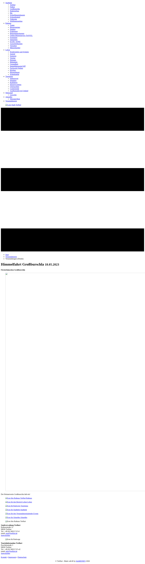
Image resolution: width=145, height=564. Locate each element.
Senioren (13, 56)
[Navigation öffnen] (72, 251)
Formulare (13, 38)
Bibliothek (13, 62)
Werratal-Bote (15, 99)
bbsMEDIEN (81, 561)
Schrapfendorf (15, 17)
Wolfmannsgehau (16, 21)
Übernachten (14, 87)
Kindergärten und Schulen (19, 52)
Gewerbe (13, 95)
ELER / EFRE (15, 42)
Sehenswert (14, 78)
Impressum (12, 557)
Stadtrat (12, 29)
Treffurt (12, 5)
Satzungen (13, 40)
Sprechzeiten (5, 535)
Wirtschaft (9, 93)
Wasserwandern (15, 85)
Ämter (12, 25)
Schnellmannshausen (17, 15)
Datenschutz (22, 557)
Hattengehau (14, 11)
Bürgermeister (15, 27)
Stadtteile (8, 3)
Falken (12, 7)
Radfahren (13, 83)
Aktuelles (8, 97)
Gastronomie (14, 89)
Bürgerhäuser (15, 72)
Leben (7, 50)
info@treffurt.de (11, 551)
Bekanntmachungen (17, 33)
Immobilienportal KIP (18, 66)
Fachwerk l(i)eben (16, 68)
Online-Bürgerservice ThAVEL (21, 35)
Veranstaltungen (11, 101)
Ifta (11, 13)
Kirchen (13, 70)
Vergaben (13, 46)
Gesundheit (14, 64)
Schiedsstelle (14, 74)
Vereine (12, 58)
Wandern (13, 80)
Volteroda (13, 19)
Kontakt (4, 557)
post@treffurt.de (11, 533)
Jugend (12, 54)
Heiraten (13, 60)
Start (7, 255)
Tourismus (9, 76)
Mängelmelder (15, 48)
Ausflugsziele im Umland (19, 91)
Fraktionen (14, 31)
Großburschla (15, 9)
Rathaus (8, 23)
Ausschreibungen (16, 44)
